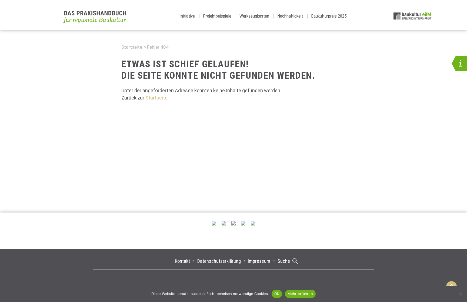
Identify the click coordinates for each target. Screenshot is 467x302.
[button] (459, 63)
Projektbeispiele (217, 16)
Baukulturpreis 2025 (328, 16)
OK (276, 293)
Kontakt (182, 261)
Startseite (131, 47)
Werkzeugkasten (254, 16)
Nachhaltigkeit (290, 16)
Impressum (259, 261)
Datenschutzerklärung (219, 261)
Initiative (187, 16)
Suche (284, 261)
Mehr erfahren (300, 293)
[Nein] (460, 294)
